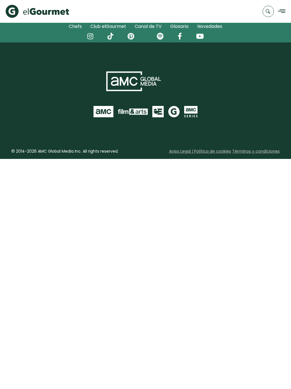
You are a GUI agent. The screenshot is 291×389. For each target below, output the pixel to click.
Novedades (209, 26)
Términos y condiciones (256, 151)
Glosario (179, 26)
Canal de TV (148, 26)
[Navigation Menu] (280, 11)
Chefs (75, 26)
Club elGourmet (108, 26)
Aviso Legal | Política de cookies (200, 151)
